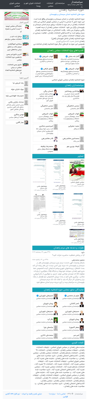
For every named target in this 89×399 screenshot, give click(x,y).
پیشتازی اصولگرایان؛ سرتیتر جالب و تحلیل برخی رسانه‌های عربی (14, 47)
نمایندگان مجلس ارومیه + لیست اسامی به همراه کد (13, 29)
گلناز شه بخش (73, 56)
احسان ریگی (48, 91)
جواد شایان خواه (17, 89)
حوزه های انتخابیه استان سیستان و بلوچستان (67, 14)
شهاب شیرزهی (47, 56)
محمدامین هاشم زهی (71, 138)
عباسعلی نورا (48, 327)
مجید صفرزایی (73, 126)
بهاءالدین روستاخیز (72, 91)
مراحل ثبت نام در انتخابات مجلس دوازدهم (13, 38)
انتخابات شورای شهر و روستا (32, 4)
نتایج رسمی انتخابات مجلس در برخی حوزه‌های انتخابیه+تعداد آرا (13, 68)
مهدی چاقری (19, 114)
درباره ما (52, 393)
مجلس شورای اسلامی (14, 4)
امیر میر (76, 335)
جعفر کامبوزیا (74, 327)
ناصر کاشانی (74, 303)
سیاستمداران (60, 3)
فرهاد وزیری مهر (73, 146)
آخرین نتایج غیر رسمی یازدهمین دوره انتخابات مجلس (14, 57)
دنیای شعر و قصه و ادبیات (32, 393)
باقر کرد (50, 319)
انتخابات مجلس (50, 4)
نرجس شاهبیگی (73, 105)
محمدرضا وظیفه (47, 146)
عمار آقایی (20, 122)
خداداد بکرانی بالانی (16, 102)
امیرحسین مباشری (46, 126)
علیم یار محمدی (73, 295)
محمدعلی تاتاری (47, 335)
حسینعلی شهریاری (46, 295)
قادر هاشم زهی (47, 138)
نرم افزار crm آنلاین (12, 393)
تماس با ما (61, 393)
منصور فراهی (48, 68)
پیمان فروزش (48, 303)
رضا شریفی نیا (18, 82)
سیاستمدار (75, 4)
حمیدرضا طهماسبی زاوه (15, 95)
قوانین (65, 396)
